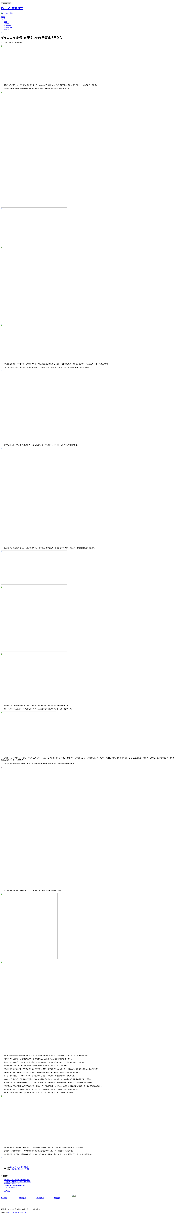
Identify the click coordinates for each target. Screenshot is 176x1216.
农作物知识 (8, 27)
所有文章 (7, 1191)
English (3, 19)
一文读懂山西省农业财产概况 (19, 1169)
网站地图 (23, 1212)
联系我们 (7, 29)
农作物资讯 (8, 25)
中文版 (3, 17)
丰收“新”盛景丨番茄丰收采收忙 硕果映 (17, 1180)
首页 (5, 22)
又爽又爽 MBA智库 (10, 1187)
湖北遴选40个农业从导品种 (19, 1167)
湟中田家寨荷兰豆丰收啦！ (13, 1183)
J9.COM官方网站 (13, 1212)
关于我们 (7, 24)
